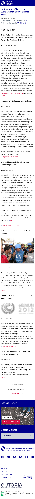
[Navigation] (32, 3)
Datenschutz (5, 471)
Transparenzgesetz (7, 474)
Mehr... (4, 96)
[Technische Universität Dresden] (7, 3)
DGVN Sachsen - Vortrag (11, 225)
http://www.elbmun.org (10, 346)
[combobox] (17, 436)
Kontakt (3, 465)
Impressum (4, 468)
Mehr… (12, 220)
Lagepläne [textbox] (8, 436)
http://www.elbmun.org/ (11, 157)
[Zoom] (17, 309)
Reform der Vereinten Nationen (12, 93)
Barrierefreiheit (6, 478)
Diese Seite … (16, 394)
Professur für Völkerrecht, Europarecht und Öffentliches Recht (15, 12)
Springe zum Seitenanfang (27, 477)
